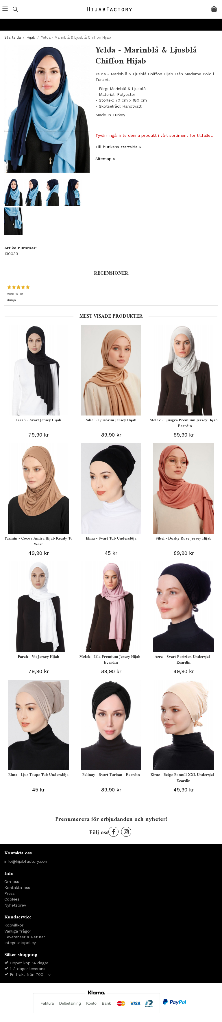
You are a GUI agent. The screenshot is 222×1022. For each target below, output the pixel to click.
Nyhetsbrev (15, 905)
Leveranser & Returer (24, 937)
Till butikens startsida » (118, 147)
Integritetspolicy (20, 942)
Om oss (11, 881)
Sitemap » (105, 158)
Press (9, 893)
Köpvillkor (13, 925)
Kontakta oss (17, 887)
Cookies (11, 899)
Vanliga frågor (17, 931)
